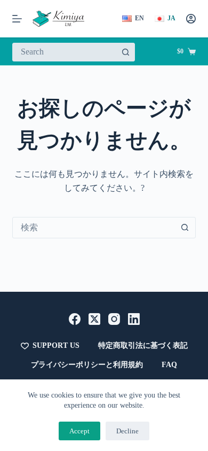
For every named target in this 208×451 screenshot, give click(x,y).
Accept (79, 431)
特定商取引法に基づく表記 (143, 345)
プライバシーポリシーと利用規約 (87, 365)
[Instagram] (114, 319)
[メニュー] (17, 19)
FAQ (169, 365)
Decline (127, 431)
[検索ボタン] (125, 52)
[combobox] (64, 52)
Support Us (56, 345)
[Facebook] (75, 319)
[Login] (191, 19)
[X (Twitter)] (94, 319)
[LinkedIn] (134, 319)
